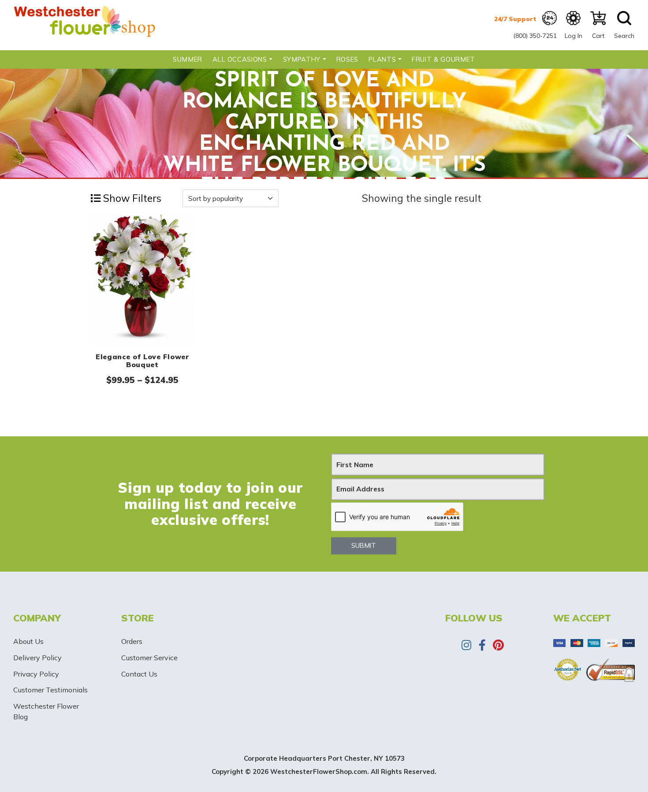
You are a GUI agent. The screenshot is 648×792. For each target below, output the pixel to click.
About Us (28, 641)
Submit (363, 545)
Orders (131, 641)
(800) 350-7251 (535, 36)
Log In (573, 36)
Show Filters (131, 198)
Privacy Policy (36, 673)
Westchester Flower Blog (46, 711)
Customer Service (149, 657)
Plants (382, 59)
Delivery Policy (37, 657)
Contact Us (139, 673)
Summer (187, 59)
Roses (347, 59)
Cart (598, 36)
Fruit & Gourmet (443, 59)
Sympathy (301, 59)
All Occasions (239, 59)
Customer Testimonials (50, 689)
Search (624, 36)
